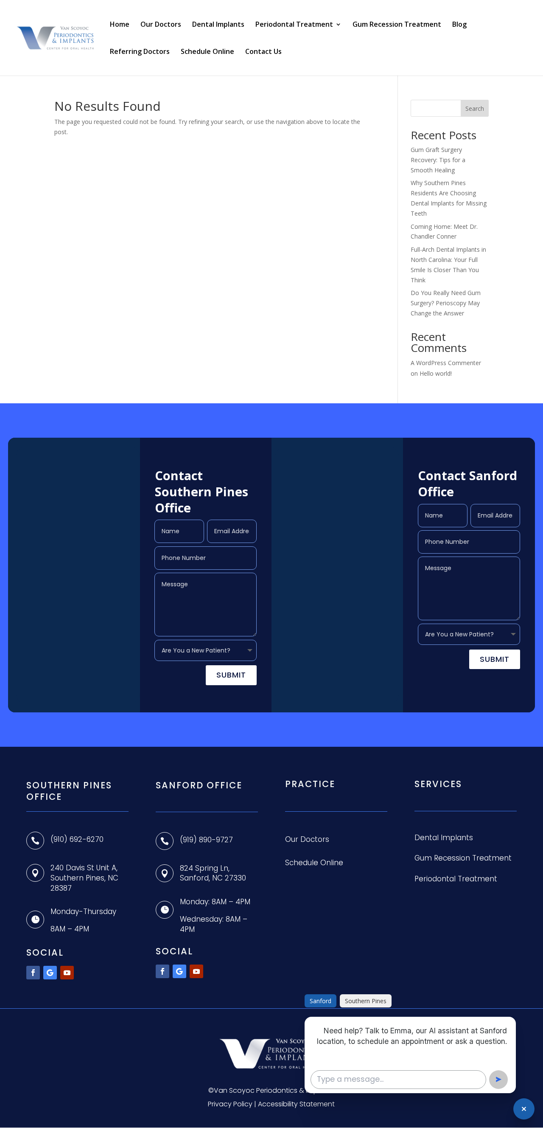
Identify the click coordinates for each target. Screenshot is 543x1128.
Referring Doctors (140, 52)
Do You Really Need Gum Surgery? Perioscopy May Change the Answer (446, 303)
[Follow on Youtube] (67, 972)
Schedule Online (207, 52)
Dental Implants (218, 25)
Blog (459, 25)
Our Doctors (160, 25)
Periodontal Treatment (294, 25)
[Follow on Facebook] (33, 972)
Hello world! (436, 373)
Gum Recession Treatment (397, 25)
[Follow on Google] (50, 972)
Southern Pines (365, 1001)
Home (119, 25)
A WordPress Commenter (446, 363)
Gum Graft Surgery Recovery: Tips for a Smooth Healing (438, 160)
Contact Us (263, 52)
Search (474, 108)
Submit (231, 674)
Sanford (320, 1001)
